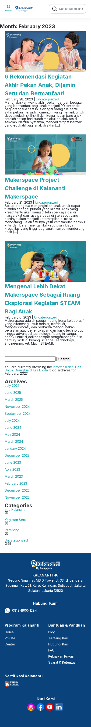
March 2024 (14, 441)
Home (9, 632)
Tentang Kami (58, 638)
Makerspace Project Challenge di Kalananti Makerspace (35, 188)
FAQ (51, 650)
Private (10, 638)
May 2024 (12, 434)
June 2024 (13, 427)
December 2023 (17, 455)
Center (10, 644)
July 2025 (12, 385)
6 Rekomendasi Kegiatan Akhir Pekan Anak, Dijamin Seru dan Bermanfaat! (40, 85)
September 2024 (18, 413)
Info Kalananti (15, 509)
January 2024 (15, 448)
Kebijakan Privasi (61, 656)
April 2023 (12, 469)
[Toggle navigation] (8, 9)
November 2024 (17, 406)
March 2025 (14, 399)
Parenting (12, 530)
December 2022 (17, 490)
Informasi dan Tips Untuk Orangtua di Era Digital (43, 368)
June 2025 (13, 392)
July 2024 (12, 420)
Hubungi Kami (58, 644)
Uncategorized (47, 99)
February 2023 (16, 483)
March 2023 (14, 476)
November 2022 (17, 497)
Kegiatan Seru (15, 519)
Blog (51, 632)
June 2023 (13, 462)
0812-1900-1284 (24, 610)
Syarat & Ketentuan (62, 662)
